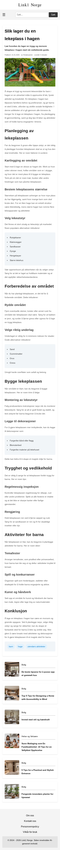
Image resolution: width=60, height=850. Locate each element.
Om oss (30, 815)
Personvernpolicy (30, 826)
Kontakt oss (30, 821)
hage (20, 646)
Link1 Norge (30, 4)
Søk (53, 14)
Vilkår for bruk (30, 832)
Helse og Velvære (30, 736)
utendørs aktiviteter (36, 646)
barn (11, 646)
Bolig (24, 665)
